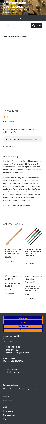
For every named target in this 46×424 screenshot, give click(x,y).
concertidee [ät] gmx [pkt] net (17, 353)
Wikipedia (26, 200)
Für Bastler (23, 326)
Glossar (23, 330)
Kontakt (6, 396)
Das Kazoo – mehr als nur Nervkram (16, 206)
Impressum (7, 419)
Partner (23, 322)
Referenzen (23, 318)
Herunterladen (8, 400)
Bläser (13, 36)
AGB (5, 407)
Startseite (6, 36)
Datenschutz (8, 411)
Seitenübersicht (9, 415)
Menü (24, 18)
